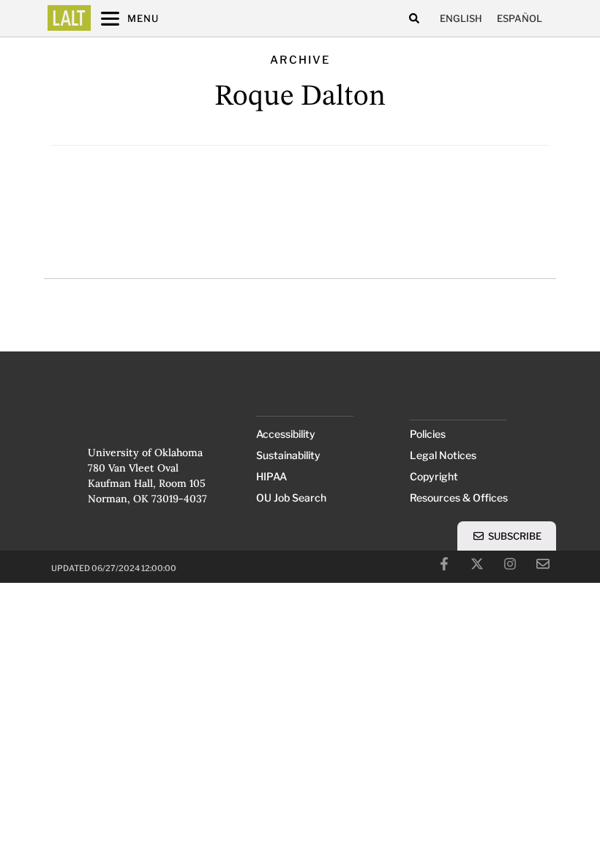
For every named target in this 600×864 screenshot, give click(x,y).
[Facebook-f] (444, 564)
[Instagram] (510, 564)
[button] (414, 18)
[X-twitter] (477, 564)
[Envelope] (543, 564)
